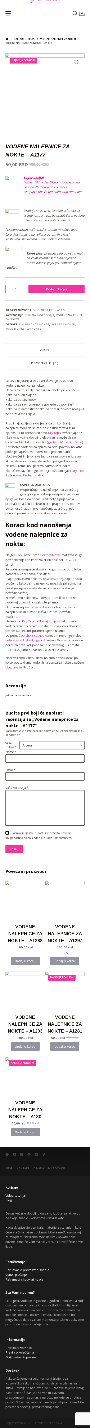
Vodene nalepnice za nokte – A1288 (25, 933)
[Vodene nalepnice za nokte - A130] (25, 1077)
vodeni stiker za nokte (23, 328)
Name (11, 752)
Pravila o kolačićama (19, 1352)
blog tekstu (13, 667)
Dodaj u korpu (56, 289)
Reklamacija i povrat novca (24, 1279)
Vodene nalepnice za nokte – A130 (25, 1109)
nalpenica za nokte (34, 324)
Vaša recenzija (16, 787)
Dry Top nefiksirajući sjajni (41, 621)
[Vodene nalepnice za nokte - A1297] (65, 901)
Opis (45, 350)
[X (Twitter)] (14, 1154)
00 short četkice (32, 635)
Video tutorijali (15, 1195)
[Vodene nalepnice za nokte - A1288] (25, 901)
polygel (77, 442)
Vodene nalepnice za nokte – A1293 (25, 1024)
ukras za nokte (63, 324)
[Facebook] (7, 1154)
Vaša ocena (10, 745)
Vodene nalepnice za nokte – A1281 (65, 1024)
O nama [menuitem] (38, 1168)
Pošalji (14, 849)
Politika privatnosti (18, 1348)
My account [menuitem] (57, 1168)
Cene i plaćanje (16, 1274)
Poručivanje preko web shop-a (27, 1270)
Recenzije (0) (45, 363)
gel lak (52, 442)
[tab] (45, 350)
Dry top (53, 433)
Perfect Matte (33, 475)
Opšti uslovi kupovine (20, 1357)
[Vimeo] (43, 1154)
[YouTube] (36, 1154)
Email (10, 770)
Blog (8, 1200)
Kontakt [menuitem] (23, 1168)
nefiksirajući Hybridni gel (22, 640)
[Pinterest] (29, 1154)
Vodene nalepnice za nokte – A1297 (65, 933)
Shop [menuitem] (9, 1168)
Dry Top (78, 470)
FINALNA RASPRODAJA (39, 315)
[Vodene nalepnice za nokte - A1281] (65, 991)
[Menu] (8, 13)
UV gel (63, 442)
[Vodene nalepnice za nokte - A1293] (25, 991)
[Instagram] (21, 1154)
